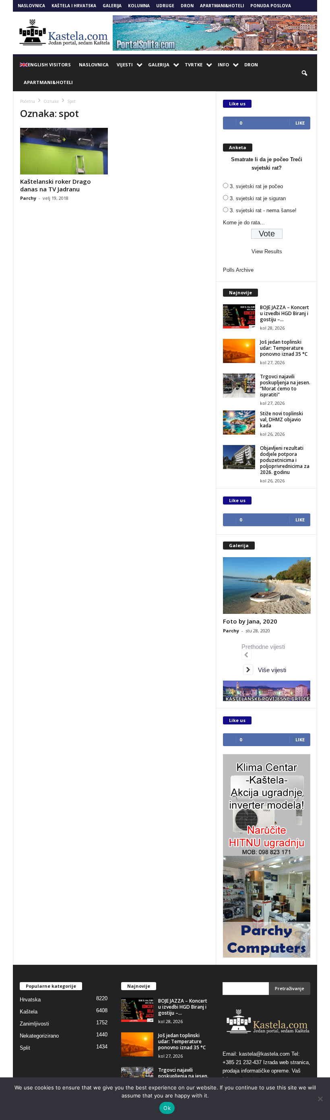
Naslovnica (31, 5)
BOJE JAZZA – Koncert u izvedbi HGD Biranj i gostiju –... (284, 313)
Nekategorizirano (39, 1036)
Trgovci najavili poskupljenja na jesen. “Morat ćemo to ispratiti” (285, 385)
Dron (187, 5)
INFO (223, 65)
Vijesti (125, 65)
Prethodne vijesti (264, 646)
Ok (167, 1108)
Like (300, 123)
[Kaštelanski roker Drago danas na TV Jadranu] (64, 151)
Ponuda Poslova (270, 5)
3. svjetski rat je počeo (256, 186)
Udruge (165, 5)
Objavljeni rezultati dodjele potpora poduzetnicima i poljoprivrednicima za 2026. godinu (284, 460)
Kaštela (28, 1012)
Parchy (28, 198)
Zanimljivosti (34, 1024)
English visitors (49, 65)
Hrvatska (30, 1000)
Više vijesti (269, 670)
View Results (267, 251)
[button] (305, 73)
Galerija (112, 5)
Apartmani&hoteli (222, 5)
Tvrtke (193, 65)
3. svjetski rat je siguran (258, 198)
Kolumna (139, 5)
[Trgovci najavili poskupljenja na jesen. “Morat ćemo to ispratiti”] (239, 385)
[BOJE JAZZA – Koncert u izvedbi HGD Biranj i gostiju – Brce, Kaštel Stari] (239, 316)
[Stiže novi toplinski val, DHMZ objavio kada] (239, 422)
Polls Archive (238, 270)
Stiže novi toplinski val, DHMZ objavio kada (281, 419)
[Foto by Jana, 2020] (267, 585)
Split (25, 1048)
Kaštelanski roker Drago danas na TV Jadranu (55, 185)
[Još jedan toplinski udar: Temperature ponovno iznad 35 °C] (239, 351)
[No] (320, 1099)
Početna (27, 101)
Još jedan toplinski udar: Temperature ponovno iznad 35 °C (283, 347)
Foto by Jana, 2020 (250, 621)
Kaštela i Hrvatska (74, 5)
